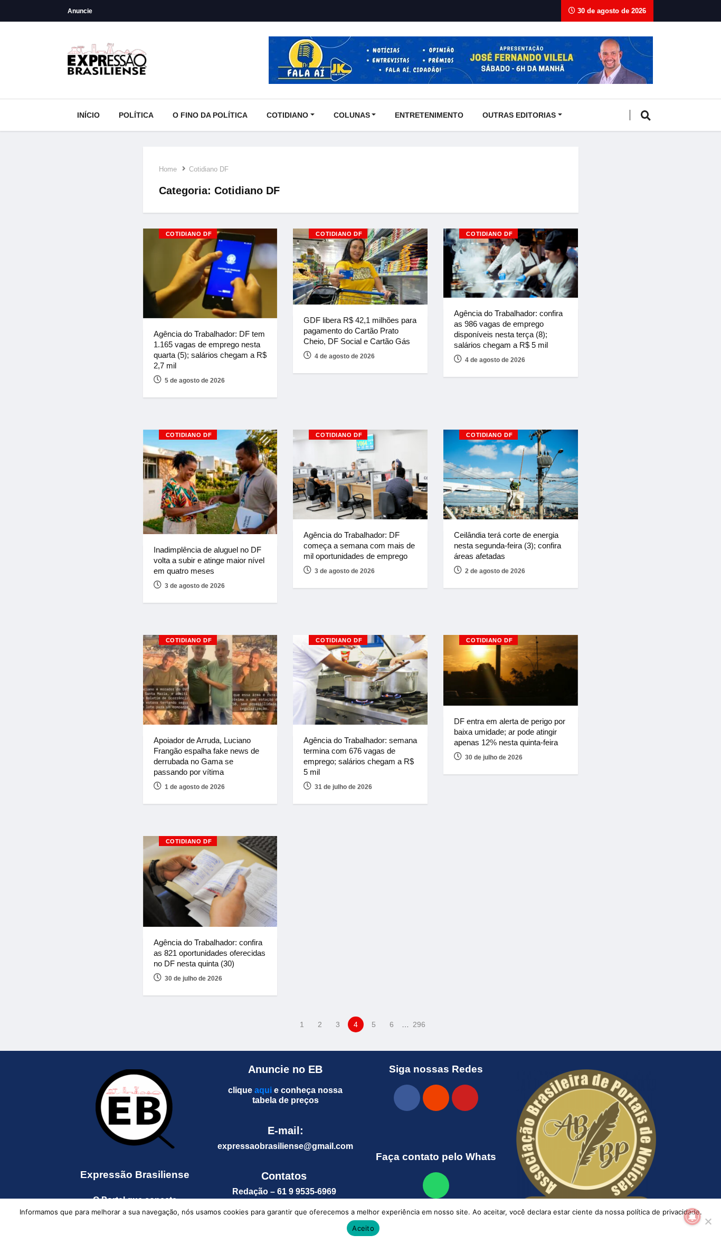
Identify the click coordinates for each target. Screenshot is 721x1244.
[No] (708, 1221)
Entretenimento (429, 115)
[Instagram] (436, 1098)
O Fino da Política (210, 115)
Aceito (363, 1228)
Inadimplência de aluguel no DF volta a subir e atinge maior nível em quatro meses (209, 560)
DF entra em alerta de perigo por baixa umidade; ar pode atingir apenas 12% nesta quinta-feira (509, 732)
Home (168, 169)
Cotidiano (287, 115)
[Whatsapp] (436, 1185)
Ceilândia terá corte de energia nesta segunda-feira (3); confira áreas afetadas (507, 545)
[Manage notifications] (692, 1216)
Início (88, 115)
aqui (263, 1090)
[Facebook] (407, 1098)
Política (136, 115)
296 (419, 1024)
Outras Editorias (519, 115)
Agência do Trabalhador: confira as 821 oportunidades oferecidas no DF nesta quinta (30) (209, 953)
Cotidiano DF (209, 169)
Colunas (352, 115)
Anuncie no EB (285, 1069)
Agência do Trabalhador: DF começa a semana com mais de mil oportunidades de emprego (359, 545)
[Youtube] (465, 1098)
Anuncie (80, 11)
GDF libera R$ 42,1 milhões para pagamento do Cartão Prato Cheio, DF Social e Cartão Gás (359, 331)
